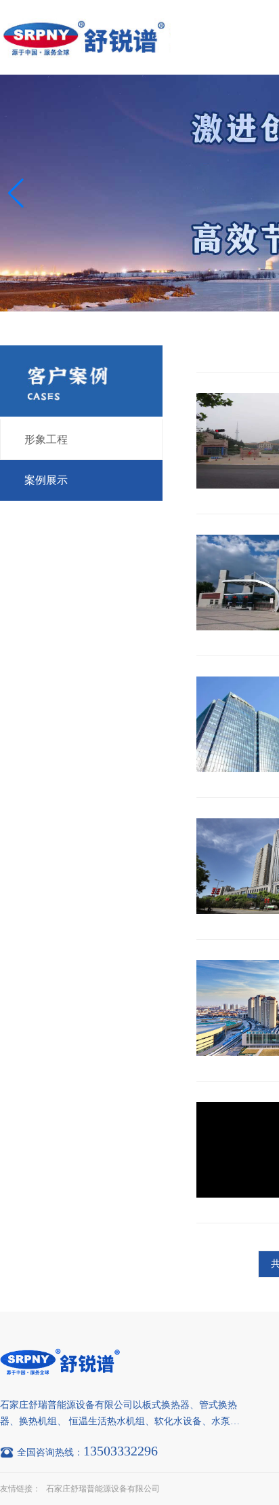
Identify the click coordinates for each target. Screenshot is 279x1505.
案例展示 (46, 480)
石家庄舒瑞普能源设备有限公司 (103, 1488)
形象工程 (46, 439)
